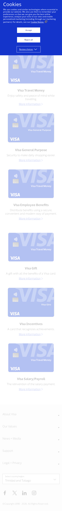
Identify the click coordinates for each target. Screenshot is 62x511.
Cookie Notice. (37, 22)
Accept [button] (28, 30)
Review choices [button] (26, 49)
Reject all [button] (28, 39)
